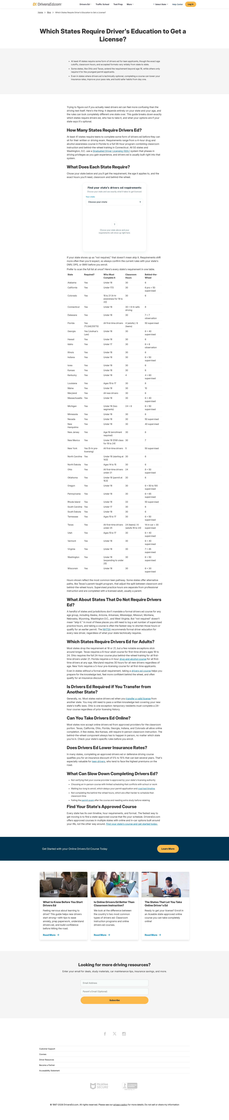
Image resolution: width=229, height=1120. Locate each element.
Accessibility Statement (49, 1070)
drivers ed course (141, 670)
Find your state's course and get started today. (132, 824)
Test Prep (118, 4)
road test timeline (146, 788)
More (129, 4)
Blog (49, 12)
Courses (42, 1054)
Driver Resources (46, 1060)
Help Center (177, 4)
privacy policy (120, 1104)
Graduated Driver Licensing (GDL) (111, 151)
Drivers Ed (85, 4)
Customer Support (47, 1049)
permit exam (88, 800)
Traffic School (102, 4)
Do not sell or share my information (162, 1104)
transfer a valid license (138, 698)
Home (40, 12)
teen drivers (98, 761)
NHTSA (107, 629)
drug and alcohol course (133, 659)
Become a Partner (47, 1065)
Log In (190, 4)
